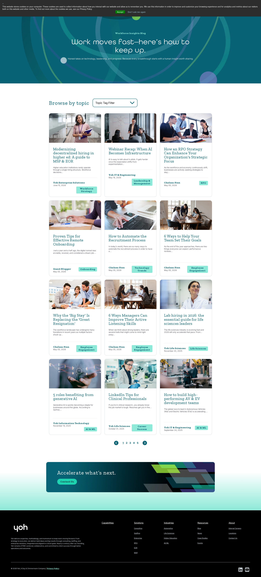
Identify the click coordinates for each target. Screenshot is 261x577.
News (200, 533)
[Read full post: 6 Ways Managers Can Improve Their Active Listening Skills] (130, 308)
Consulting (138, 528)
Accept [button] (120, 12)
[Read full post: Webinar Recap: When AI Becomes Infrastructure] (130, 142)
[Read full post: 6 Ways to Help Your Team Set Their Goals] (186, 229)
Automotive (168, 528)
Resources (203, 522)
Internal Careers (235, 528)
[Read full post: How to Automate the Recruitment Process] (130, 229)
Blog (199, 528)
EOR (135, 548)
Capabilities (108, 522)
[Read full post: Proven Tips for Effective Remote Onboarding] (75, 229)
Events (200, 543)
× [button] (3, 3)
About (232, 522)
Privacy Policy (53, 568)
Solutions (138, 522)
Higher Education (170, 538)
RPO (135, 543)
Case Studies (203, 538)
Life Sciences (169, 533)
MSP (136, 553)
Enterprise (138, 538)
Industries (169, 522)
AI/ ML (166, 543)
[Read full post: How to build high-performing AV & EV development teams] (186, 387)
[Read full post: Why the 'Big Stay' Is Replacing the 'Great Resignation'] (75, 308)
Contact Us (67, 481)
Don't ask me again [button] (137, 12)
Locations (232, 533)
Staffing (137, 533)
